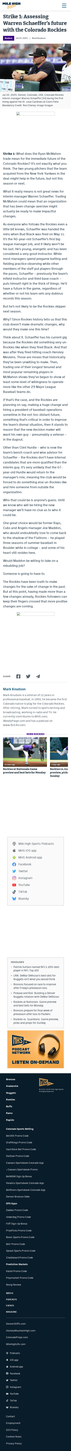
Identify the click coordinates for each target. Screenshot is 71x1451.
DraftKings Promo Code (19, 1142)
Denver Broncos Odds (18, 1196)
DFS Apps (11, 1203)
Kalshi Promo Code (16, 1271)
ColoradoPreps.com (17, 1337)
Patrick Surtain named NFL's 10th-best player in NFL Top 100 (36, 968)
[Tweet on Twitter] (28, 676)
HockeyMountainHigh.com (20, 1330)
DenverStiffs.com (16, 1323)
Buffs (9, 1106)
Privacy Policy (14, 1443)
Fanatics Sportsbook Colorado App (25, 1183)
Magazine (11, 1312)
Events (10, 1305)
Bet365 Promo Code (17, 1135)
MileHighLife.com (16, 1344)
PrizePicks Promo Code (19, 1230)
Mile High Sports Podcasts (36, 844)
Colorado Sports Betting (20, 1128)
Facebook (24, 864)
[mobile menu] (64, 5)
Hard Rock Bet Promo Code (21, 1149)
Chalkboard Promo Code (19, 1257)
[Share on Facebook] (18, 676)
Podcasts (11, 1299)
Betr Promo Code (15, 1244)
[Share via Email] (38, 676)
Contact (10, 1416)
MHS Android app (30, 857)
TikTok (22, 892)
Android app (16, 1366)
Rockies (8, 38)
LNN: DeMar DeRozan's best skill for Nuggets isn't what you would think (34, 977)
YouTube (24, 885)
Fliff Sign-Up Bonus (16, 1223)
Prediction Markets (17, 1264)
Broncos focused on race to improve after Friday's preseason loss (34, 986)
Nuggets (11, 1092)
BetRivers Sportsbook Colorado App (25, 1189)
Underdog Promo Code (18, 1217)
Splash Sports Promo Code (20, 1250)
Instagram (25, 878)
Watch (9, 1293)
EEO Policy (12, 1430)
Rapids (10, 1120)
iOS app (14, 1360)
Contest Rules (13, 1436)
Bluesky (23, 898)
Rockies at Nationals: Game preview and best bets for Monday (24, 771)
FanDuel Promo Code (17, 1156)
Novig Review (13, 1284)
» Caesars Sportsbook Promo (22, 1169)
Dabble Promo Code (17, 1210)
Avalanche (12, 1086)
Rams (9, 1113)
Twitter (23, 871)
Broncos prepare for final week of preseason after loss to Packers (32, 1012)
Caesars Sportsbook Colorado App (25, 1162)
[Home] (11, 5)
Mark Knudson (38, 38)
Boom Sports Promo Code (20, 1237)
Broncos (10, 1079)
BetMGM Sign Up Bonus (19, 1176)
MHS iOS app (27, 850)
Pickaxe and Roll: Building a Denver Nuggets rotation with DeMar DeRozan (36, 995)
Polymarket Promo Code (19, 1277)
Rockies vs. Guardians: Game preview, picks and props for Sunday (36, 1021)
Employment (13, 1423)
